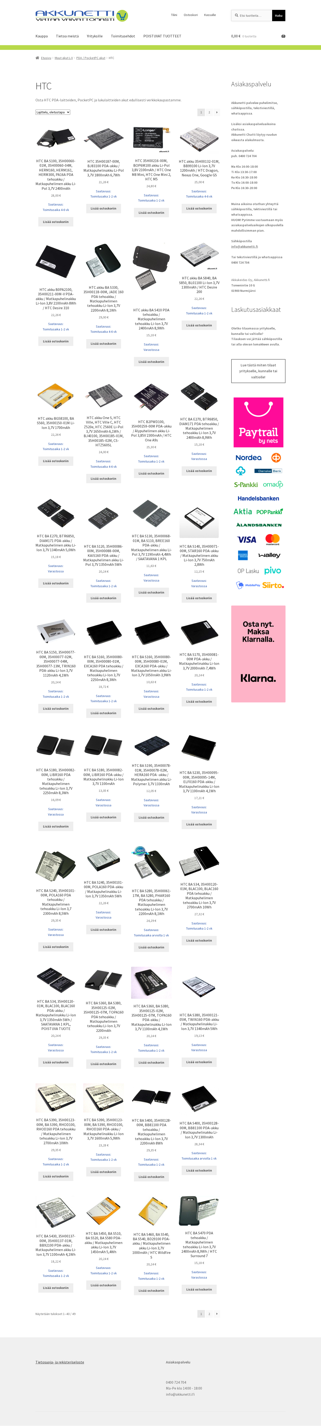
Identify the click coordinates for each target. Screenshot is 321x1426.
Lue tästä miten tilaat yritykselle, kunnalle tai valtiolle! (258, 371)
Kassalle (210, 15)
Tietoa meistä (67, 36)
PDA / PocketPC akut (90, 58)
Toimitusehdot (123, 36)
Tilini (174, 15)
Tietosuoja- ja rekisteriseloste (59, 1362)
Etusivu (46, 58)
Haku (278, 15)
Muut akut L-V (64, 58)
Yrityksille (95, 36)
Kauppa (41, 36)
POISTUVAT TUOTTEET (162, 36)
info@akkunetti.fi (244, 246)
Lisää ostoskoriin (56, 222)
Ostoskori (191, 15)
